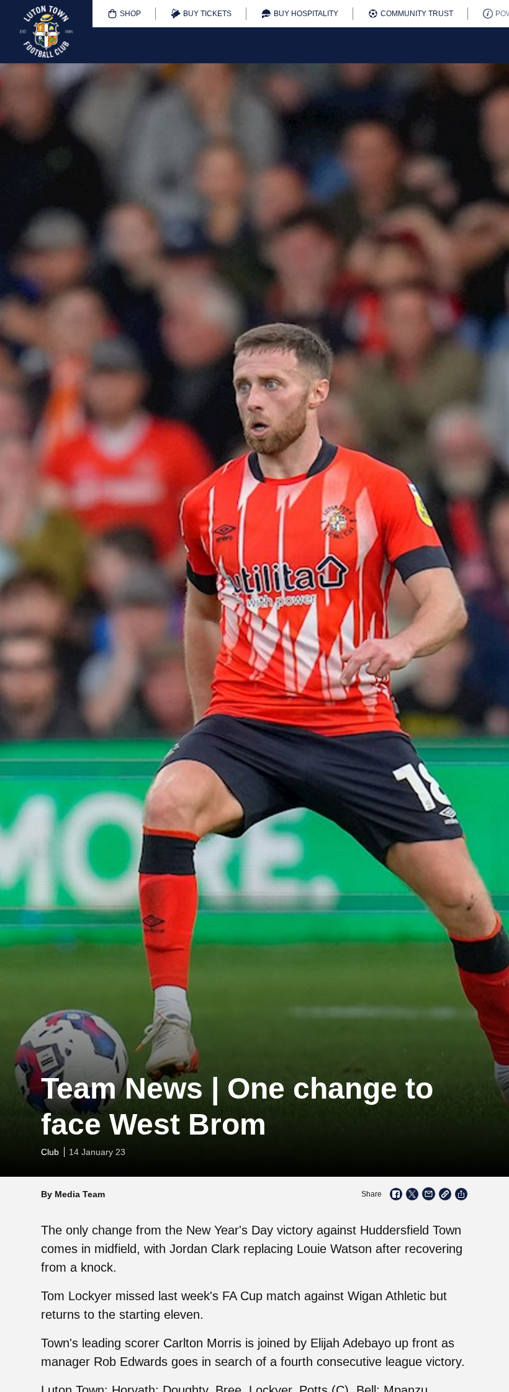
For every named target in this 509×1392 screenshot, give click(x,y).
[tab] (124, 13)
